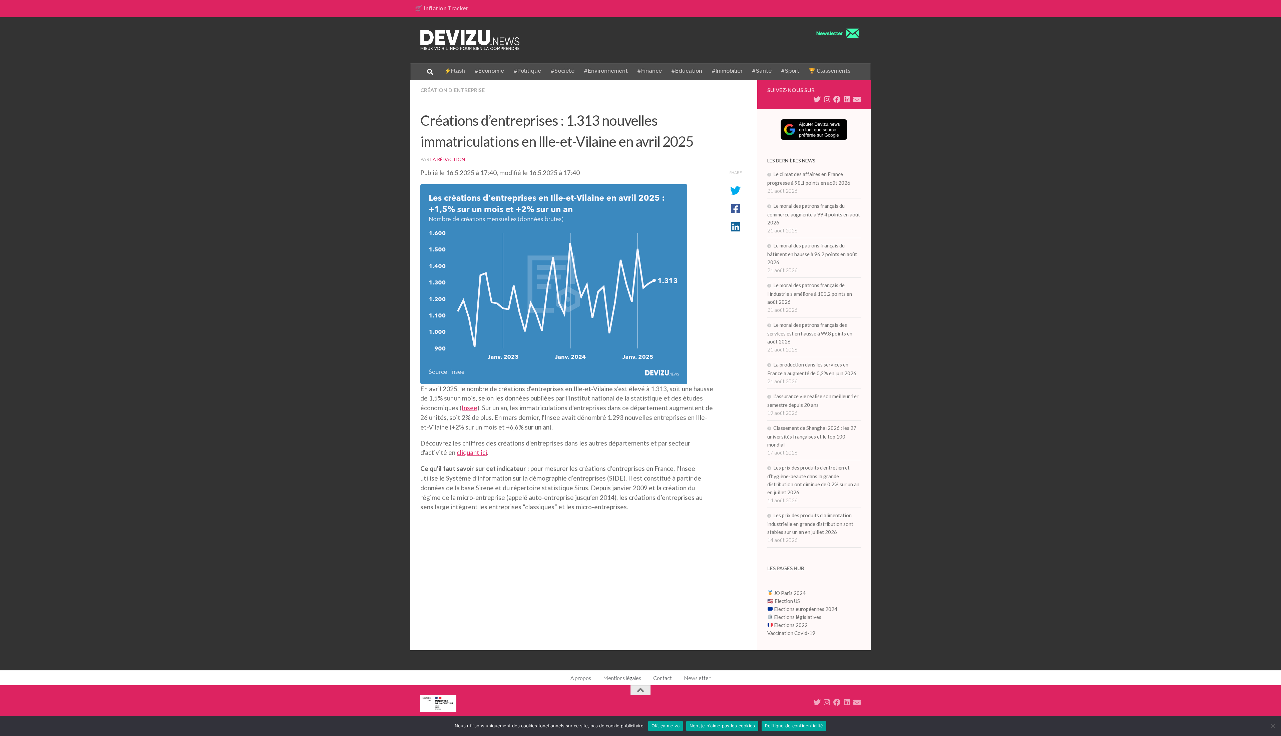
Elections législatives (797, 617)
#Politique (527, 71)
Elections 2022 (791, 625)
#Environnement (606, 71)
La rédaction (447, 159)
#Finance (649, 71)
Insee (469, 408)
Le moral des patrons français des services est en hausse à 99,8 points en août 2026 (809, 333)
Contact (662, 678)
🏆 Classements (829, 71)
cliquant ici (472, 452)
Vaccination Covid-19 (791, 633)
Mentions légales (622, 678)
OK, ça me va (666, 725)
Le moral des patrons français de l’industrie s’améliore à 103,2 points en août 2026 (809, 293)
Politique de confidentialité (794, 725)
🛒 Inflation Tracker (441, 8)
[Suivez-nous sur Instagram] (827, 99)
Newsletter (697, 678)
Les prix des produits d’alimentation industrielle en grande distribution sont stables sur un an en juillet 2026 (810, 523)
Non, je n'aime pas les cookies (722, 725)
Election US (787, 601)
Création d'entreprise (452, 90)
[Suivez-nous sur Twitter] (817, 99)
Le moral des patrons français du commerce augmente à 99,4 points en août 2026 (813, 214)
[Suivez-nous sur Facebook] (837, 99)
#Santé (762, 71)
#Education (686, 71)
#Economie (489, 71)
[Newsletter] (857, 99)
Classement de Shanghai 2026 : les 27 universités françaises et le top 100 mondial (811, 436)
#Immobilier (727, 71)
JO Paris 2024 (789, 593)
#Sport (790, 71)
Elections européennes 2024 (805, 609)
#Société (562, 71)
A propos (580, 678)
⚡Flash (454, 71)
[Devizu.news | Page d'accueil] (470, 40)
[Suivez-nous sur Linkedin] (847, 99)
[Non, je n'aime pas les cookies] (1272, 726)
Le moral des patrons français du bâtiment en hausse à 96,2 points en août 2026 (812, 253)
